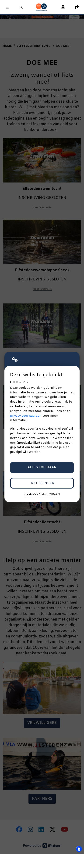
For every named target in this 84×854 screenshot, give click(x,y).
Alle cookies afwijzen (42, 494)
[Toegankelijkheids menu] (79, 849)
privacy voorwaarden (26, 416)
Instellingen (42, 483)
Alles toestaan (42, 467)
